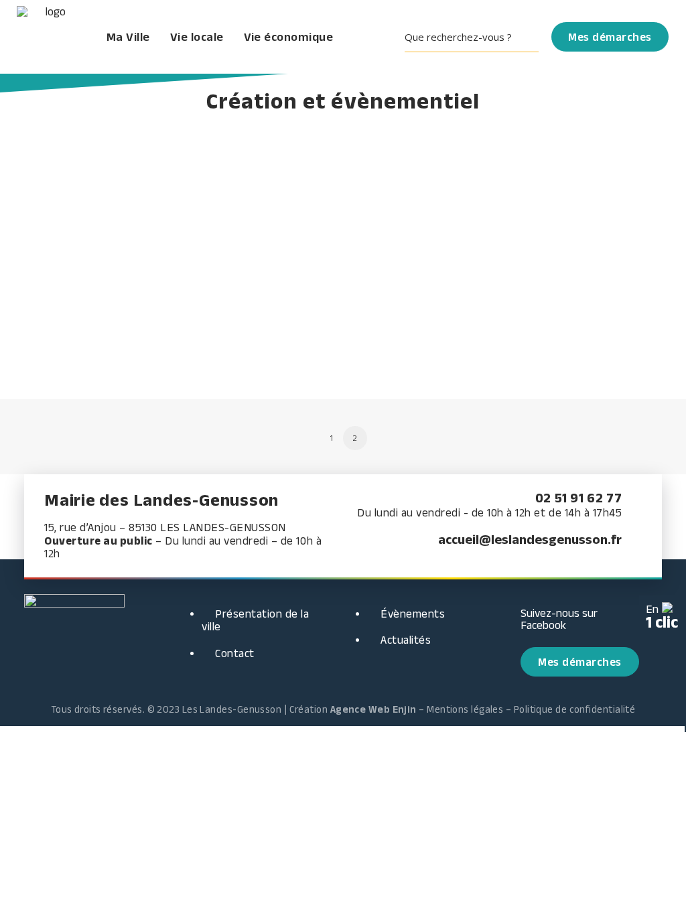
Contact (235, 653)
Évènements (413, 614)
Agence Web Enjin (373, 709)
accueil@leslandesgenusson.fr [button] (530, 539)
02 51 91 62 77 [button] (578, 497)
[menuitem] (476, 37)
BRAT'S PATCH (91, 280)
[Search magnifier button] (529, 37)
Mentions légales (465, 709)
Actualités (406, 640)
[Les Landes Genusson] (50, 37)
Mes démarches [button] (580, 662)
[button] (476, 37)
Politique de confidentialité (575, 709)
